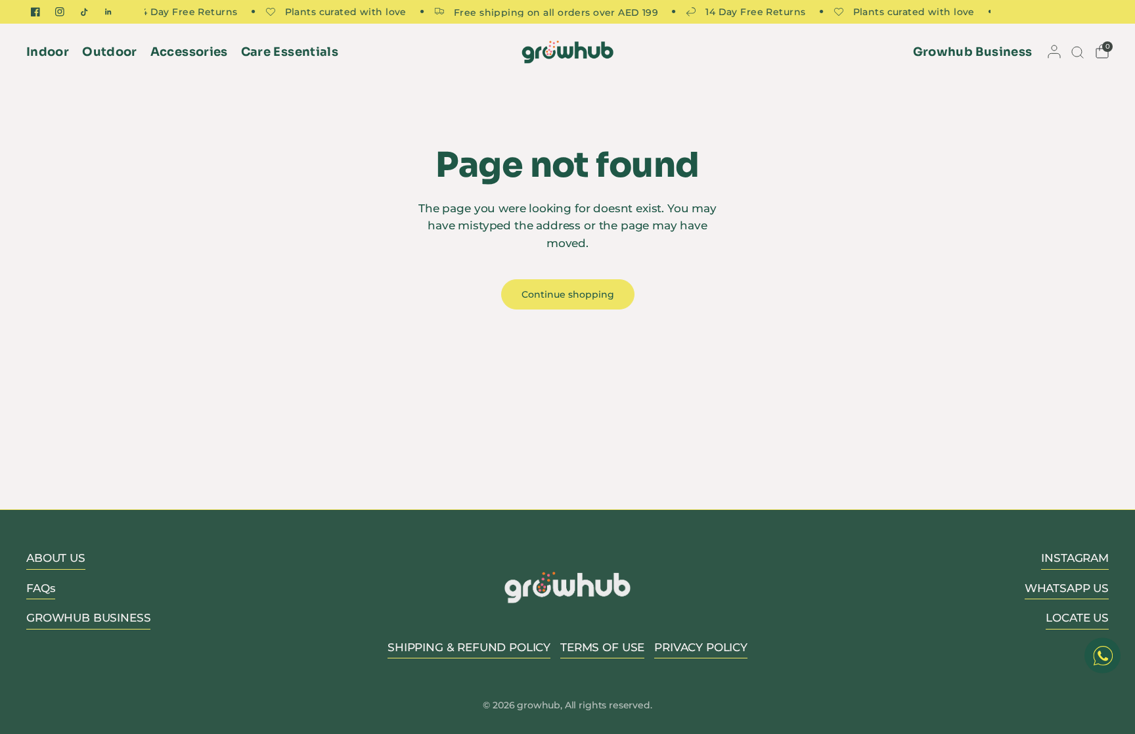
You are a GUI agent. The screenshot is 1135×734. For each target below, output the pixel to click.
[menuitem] (51, 52)
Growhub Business (973, 52)
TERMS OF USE (602, 647)
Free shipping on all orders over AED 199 (549, 12)
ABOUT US (55, 557)
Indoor (47, 52)
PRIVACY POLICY (700, 647)
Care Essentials (289, 52)
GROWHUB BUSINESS (88, 617)
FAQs (40, 588)
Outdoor (109, 52)
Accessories (189, 52)
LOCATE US (1077, 617)
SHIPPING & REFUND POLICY (469, 647)
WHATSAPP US (1067, 588)
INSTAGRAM (1075, 557)
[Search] (1076, 52)
